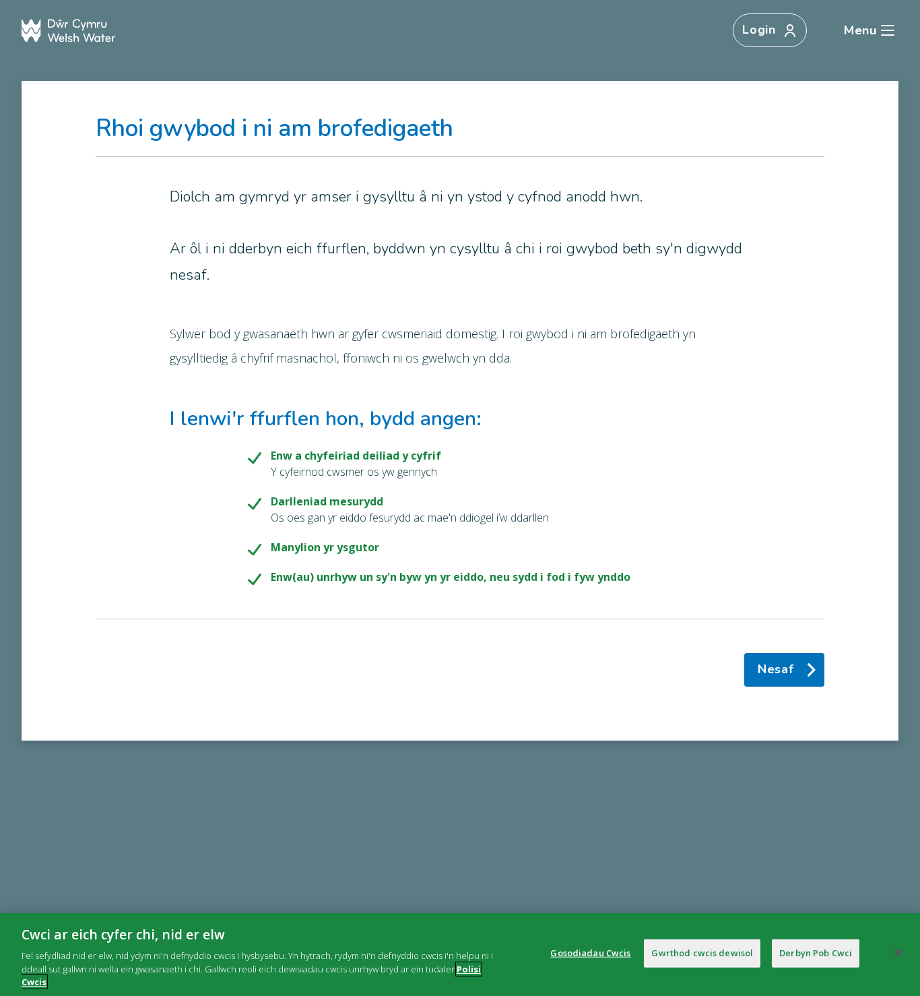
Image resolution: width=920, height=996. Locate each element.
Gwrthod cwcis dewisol (702, 953)
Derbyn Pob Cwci (815, 953)
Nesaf (776, 669)
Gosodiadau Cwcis (590, 953)
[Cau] (898, 953)
